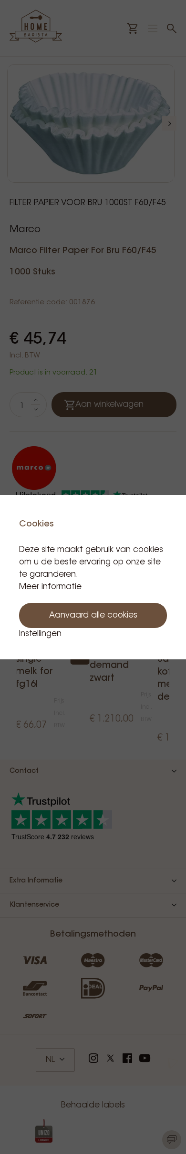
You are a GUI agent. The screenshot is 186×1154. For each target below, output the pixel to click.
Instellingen (40, 634)
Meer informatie (50, 587)
